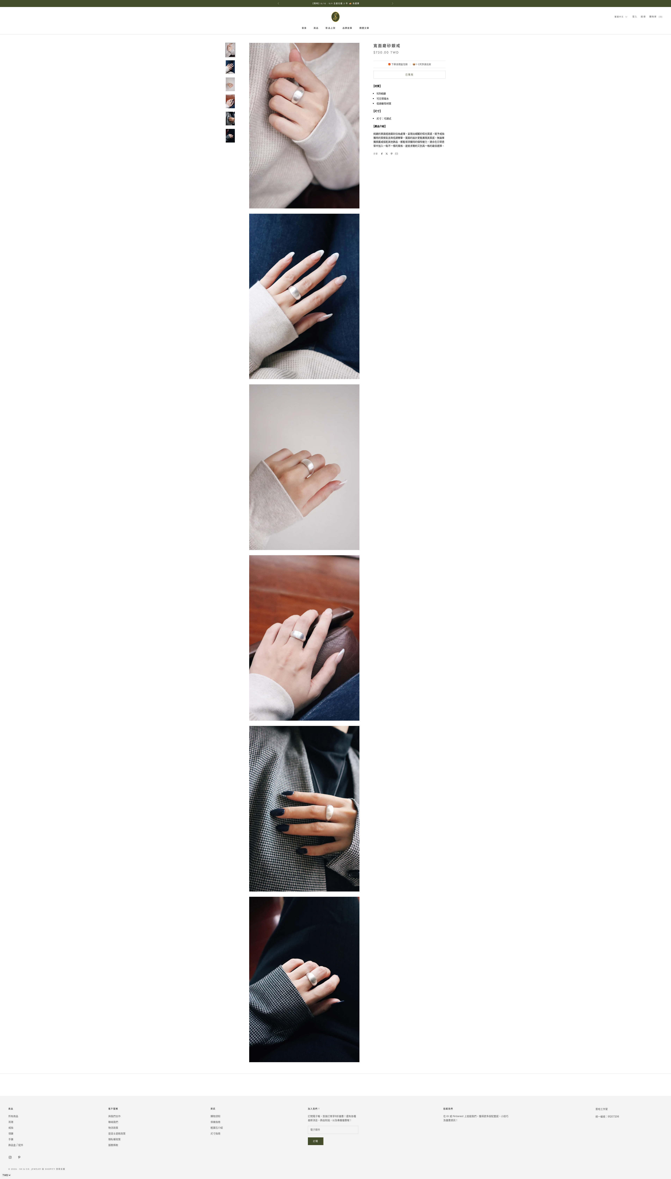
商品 (316, 28)
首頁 (304, 28)
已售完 (409, 74)
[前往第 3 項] (230, 84)
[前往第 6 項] (230, 136)
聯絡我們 (113, 1122)
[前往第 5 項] (230, 118)
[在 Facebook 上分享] (381, 153)
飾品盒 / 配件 (15, 1145)
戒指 (10, 1128)
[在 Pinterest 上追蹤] (19, 1157)
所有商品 (13, 1116)
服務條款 (113, 1145)
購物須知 (215, 1116)
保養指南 (215, 1122)
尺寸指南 (215, 1133)
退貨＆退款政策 (116, 1133)
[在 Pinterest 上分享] (391, 153)
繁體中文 (619, 16)
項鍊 (10, 1133)
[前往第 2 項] (230, 67)
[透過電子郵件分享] (396, 153)
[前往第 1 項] (230, 50)
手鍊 (10, 1139)
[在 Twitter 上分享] (386, 153)
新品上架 (331, 28)
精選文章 (364, 28)
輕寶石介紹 (217, 1128)
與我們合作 (114, 1116)
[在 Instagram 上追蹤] (10, 1157)
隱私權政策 (114, 1139)
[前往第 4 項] (230, 101)
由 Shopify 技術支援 (53, 1169)
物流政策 (113, 1128)
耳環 (10, 1122)
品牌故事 (347, 28)
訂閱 (315, 1141)
